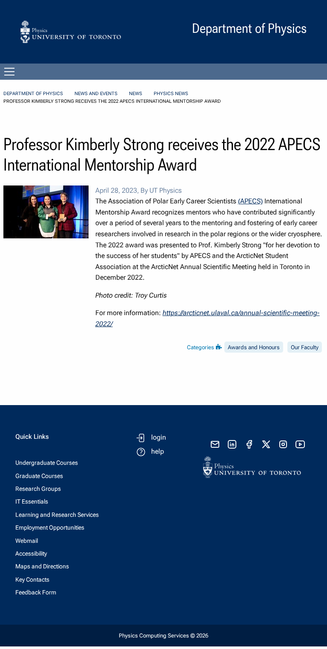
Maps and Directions (42, 566)
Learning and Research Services (57, 514)
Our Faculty (304, 347)
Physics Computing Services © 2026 (163, 635)
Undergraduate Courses (46, 462)
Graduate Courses (39, 475)
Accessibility (31, 553)
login (158, 437)
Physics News (171, 93)
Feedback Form (35, 592)
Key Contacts (32, 579)
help (157, 451)
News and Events (96, 93)
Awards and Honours (254, 347)
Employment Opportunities (49, 527)
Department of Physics (33, 93)
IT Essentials (31, 501)
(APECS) (250, 201)
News (135, 93)
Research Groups (38, 488)
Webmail (26, 540)
